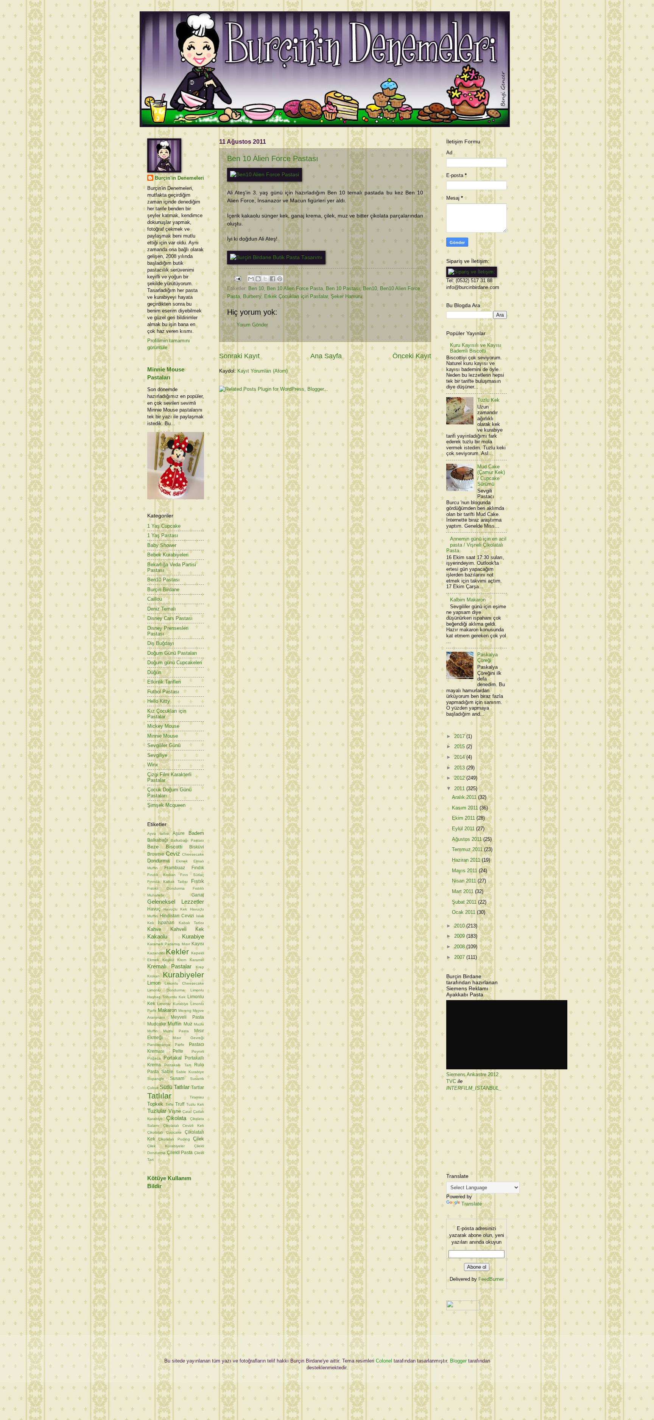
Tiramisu (197, 1097)
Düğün (154, 672)
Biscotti (174, 847)
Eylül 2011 (464, 828)
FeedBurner (491, 1279)
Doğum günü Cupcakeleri (174, 662)
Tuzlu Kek (195, 1104)
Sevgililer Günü (164, 745)
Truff (179, 1104)
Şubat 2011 (465, 902)
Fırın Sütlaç (192, 875)
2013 (460, 768)
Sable (167, 1071)
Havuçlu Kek (175, 909)
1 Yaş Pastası (162, 535)
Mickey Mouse (163, 726)
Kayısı (198, 943)
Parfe (179, 1044)
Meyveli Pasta (187, 1017)
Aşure (179, 833)
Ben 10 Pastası (343, 288)
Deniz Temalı (161, 609)
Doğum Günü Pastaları (172, 653)
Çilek (198, 1139)
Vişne (174, 1111)
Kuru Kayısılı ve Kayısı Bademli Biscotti (475, 348)
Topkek (155, 1104)
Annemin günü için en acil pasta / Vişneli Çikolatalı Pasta (476, 544)
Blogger (458, 1361)
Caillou (154, 599)
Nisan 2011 (465, 881)
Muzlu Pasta (176, 1031)
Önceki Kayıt (411, 356)
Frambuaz (174, 867)
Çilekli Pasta (180, 1152)
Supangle (155, 1079)
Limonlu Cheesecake (184, 983)
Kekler (177, 951)
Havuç (153, 909)
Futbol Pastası (163, 691)
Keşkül (168, 960)
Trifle (169, 1104)
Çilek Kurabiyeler (166, 1146)
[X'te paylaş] (265, 279)
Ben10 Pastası (163, 580)
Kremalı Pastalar (169, 966)
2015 (460, 746)
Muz (188, 1024)
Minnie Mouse (162, 736)
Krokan (153, 976)
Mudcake (156, 1024)
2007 (460, 957)
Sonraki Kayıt (239, 356)
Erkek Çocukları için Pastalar (296, 296)
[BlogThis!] (258, 279)
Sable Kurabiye (190, 1072)
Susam (177, 1078)
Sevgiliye (157, 755)
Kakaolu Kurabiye (175, 936)
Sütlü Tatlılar (175, 1087)
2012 (460, 778)
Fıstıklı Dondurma (166, 888)
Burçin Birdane (163, 589)
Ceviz (173, 853)
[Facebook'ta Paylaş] (272, 279)
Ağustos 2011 (467, 839)
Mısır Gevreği (188, 1038)
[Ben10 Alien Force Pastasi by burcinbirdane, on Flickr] (264, 174)
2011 (460, 788)
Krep (200, 967)
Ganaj (198, 895)
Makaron (167, 1010)
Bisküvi (196, 847)
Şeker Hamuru (346, 296)
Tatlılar (159, 1095)
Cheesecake (193, 854)
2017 (460, 736)
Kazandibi (156, 953)
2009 (460, 936)
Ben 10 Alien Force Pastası (272, 158)
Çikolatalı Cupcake (164, 1132)
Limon (153, 983)
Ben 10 (256, 288)
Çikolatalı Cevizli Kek (183, 1125)
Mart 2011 (463, 891)
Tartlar (197, 1087)
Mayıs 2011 (465, 870)
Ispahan (166, 922)
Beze (153, 847)
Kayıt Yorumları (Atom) (262, 371)
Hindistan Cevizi (177, 916)
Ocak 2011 (464, 912)
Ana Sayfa (326, 356)
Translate (471, 1204)
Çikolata (176, 1118)
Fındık (198, 867)
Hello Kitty (158, 701)
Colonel (384, 1361)
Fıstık (197, 881)
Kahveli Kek (187, 929)
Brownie (155, 854)
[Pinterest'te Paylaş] (279, 279)
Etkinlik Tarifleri (164, 682)
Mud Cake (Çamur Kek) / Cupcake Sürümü (491, 475)
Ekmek (182, 861)
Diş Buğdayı (160, 643)
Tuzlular (157, 1111)
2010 (460, 926)
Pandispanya (158, 1044)
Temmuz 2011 (468, 849)
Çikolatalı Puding (174, 1139)
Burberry (252, 296)
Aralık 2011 (465, 797)
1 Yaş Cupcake (164, 526)
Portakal (173, 1058)
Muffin (174, 1024)
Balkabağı (157, 840)
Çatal (187, 1111)
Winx (152, 764)
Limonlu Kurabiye (172, 1004)
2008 (460, 946)
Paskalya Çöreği (487, 657)
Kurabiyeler (183, 974)
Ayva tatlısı (158, 833)
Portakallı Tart (177, 1065)
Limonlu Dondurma (166, 990)
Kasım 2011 (466, 808)
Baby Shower (161, 545)
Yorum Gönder (252, 325)
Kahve (154, 929)
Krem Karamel (190, 960)
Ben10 (370, 288)
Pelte (178, 1051)
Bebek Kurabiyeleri (167, 555)
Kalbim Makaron (468, 600)
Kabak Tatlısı (191, 923)
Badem (196, 833)
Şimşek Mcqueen (166, 805)
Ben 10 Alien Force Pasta (295, 288)
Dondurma (158, 861)
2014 (460, 757)
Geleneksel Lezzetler (175, 901)
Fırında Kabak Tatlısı (167, 881)
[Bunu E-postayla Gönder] (251, 279)
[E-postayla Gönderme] (237, 278)
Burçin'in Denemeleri (179, 178)
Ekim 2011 (464, 818)
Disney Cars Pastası (170, 618)
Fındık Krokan (161, 875)
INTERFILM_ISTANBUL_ (473, 1088)
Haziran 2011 (467, 860)
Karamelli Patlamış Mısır (168, 944)
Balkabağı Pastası (187, 840)
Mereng (185, 1010)
